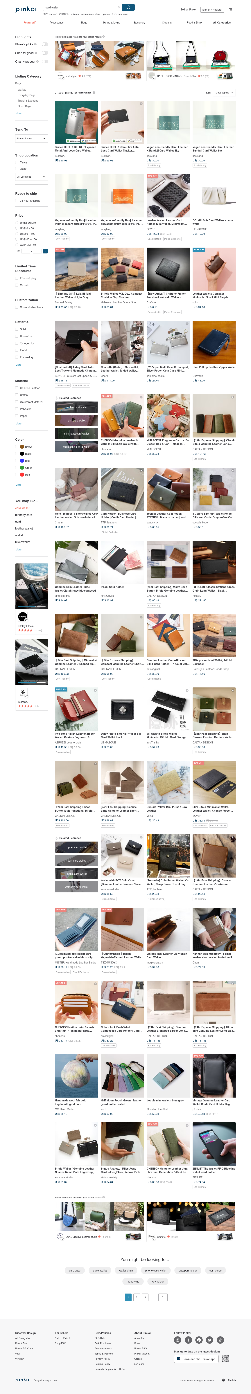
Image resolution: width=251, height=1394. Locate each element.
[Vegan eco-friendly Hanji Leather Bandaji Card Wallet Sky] (214, 122)
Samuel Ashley (63, 302)
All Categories (22, 1338)
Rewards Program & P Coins (110, 1369)
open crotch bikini (90, 14)
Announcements (103, 1348)
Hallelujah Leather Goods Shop (119, 302)
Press (137, 1343)
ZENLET (197, 1177)
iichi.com (139, 1364)
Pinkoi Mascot (142, 1353)
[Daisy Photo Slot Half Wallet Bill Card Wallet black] (122, 709)
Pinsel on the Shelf (157, 1109)
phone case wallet (155, 1270)
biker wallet (22, 542)
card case (74, 1270)
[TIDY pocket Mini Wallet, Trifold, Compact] (214, 636)
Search (128, 7)
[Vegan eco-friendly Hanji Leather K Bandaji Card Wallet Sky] (168, 122)
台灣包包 (64, 14)
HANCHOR (107, 595)
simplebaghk (62, 595)
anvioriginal (153, 669)
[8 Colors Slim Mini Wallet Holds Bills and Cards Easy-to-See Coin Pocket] (214, 489)
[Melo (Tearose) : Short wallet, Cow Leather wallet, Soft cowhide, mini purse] (76, 489)
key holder (158, 1281)
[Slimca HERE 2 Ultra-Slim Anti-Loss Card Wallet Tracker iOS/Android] (122, 122)
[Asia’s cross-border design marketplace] (25, 10)
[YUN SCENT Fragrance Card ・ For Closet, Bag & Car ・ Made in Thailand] (168, 415)
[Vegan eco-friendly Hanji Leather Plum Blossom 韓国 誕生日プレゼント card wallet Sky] (76, 195)
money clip (133, 1281)
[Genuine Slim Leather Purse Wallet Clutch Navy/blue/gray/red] (76, 562)
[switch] (31, 44)
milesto (75, 14)
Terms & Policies (104, 1353)
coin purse (215, 1270)
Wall (17, 1353)
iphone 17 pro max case (115, 14)
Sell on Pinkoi (188, 9)
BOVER (151, 229)
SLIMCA (59, 155)
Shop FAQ (60, 1343)
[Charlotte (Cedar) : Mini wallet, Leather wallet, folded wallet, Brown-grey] (122, 342)
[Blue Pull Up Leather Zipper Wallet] (214, 342)
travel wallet (100, 1270)
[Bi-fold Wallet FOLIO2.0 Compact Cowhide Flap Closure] (122, 269)
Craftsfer (152, 302)
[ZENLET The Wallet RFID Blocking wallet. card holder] (214, 1144)
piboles (197, 1109)
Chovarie (198, 375)
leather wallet (24, 528)
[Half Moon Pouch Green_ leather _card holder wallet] (122, 1076)
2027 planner (49, 14)
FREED (197, 595)
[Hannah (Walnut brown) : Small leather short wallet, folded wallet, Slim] (214, 929)
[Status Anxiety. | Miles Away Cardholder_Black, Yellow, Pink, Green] (122, 1144)
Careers (138, 1358)
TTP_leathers (109, 522)
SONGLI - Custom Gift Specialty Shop (77, 375)
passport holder (188, 1270)
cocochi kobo (200, 522)
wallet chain (126, 1270)
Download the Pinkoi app (199, 1359)
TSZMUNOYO (109, 962)
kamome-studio (156, 375)
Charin (105, 375)
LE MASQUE (200, 229)
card (18, 521)
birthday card (23, 515)
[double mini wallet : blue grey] (168, 1076)
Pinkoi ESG (140, 1348)
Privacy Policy (102, 1358)
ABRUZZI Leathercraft (68, 742)
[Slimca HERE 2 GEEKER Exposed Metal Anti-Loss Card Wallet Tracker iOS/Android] (76, 122)
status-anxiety (109, 1177)
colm (195, 302)
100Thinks (153, 742)
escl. (103, 1109)
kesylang (152, 155)
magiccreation (155, 962)
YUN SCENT (154, 449)
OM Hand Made (64, 1109)
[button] (45, 251)
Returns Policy (102, 1364)
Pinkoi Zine (21, 1343)
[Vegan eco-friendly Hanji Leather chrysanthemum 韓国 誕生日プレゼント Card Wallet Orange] (122, 195)
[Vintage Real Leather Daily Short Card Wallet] (168, 929)
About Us (139, 1338)
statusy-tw (152, 522)
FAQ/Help (100, 1338)
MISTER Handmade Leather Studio (75, 962)
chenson (106, 449)
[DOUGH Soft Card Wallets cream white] (214, 195)
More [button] (18, 113)
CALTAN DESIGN (203, 449)
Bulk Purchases (103, 1343)
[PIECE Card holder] (122, 562)
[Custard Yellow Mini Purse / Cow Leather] (168, 782)
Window (19, 1358)
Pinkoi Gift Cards (24, 1348)
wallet (19, 535)
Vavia (150, 815)
